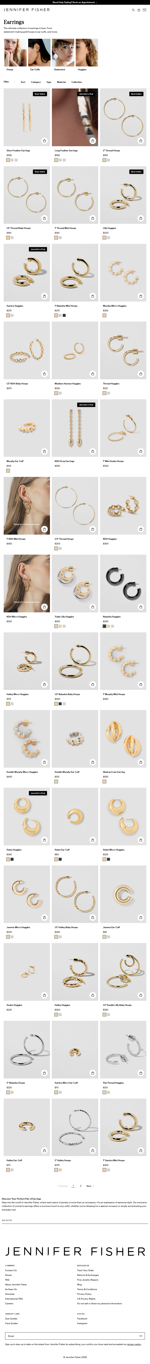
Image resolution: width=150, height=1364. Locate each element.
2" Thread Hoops (111, 150)
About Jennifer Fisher (16, 1284)
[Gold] (8, 160)
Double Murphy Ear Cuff (67, 772)
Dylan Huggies (14, 850)
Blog (79, 1284)
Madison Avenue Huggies (68, 383)
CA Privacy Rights (86, 1299)
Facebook (82, 1318)
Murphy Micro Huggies (114, 306)
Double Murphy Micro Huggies (22, 772)
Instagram (82, 1323)
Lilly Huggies (109, 228)
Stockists (9, 1294)
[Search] (133, 10)
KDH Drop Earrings (64, 461)
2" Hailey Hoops (63, 1160)
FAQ (7, 1280)
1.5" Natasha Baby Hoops (67, 694)
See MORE (7, 1220)
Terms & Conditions (87, 1289)
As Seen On (11, 1289)
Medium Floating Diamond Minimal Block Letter (55, 5)
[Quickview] (44, 140)
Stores (8, 1275)
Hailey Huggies (62, 1005)
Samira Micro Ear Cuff (66, 1083)
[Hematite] (64, 315)
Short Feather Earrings (18, 150)
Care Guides (11, 1323)
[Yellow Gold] (104, 160)
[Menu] (144, 10)
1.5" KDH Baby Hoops (17, 383)
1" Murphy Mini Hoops (114, 694)
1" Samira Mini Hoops (114, 1160)
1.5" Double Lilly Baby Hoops (117, 1005)
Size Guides (11, 1318)
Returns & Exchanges (88, 1275)
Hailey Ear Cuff (14, 1160)
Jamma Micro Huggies (18, 927)
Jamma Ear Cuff (111, 927)
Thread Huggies (111, 383)
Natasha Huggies (112, 616)
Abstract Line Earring (114, 772)
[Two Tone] (16, 160)
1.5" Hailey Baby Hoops (66, 927)
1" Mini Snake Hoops (113, 461)
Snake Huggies (14, 1005)
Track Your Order (85, 1270)
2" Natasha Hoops (16, 1083)
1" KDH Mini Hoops (16, 539)
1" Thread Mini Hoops (65, 228)
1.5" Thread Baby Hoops (19, 228)
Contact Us (11, 1270)
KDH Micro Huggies (17, 616)
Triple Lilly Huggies (64, 616)
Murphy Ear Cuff (15, 461)
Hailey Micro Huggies (18, 694)
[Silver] (12, 160)
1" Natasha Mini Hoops (66, 306)
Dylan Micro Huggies (113, 850)
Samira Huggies (15, 306)
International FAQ (14, 1299)
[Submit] (140, 1335)
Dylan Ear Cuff (62, 850)
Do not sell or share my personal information (99, 1303)
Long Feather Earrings (66, 150)
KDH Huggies (110, 539)
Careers (9, 1303)
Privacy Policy (84, 1294)
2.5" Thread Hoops (64, 539)
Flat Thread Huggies (113, 1083)
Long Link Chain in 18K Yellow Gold (55, 11)
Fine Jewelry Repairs (87, 1280)
